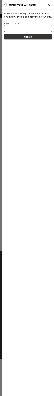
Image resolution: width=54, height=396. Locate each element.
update (28, 36)
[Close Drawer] (49, 4)
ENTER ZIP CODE (12, 23)
